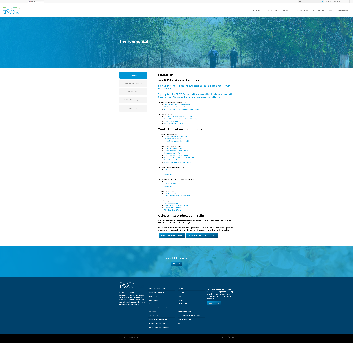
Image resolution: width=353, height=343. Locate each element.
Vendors (180, 296)
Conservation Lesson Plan (173, 148)
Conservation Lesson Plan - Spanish (176, 151)
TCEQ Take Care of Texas (172, 210)
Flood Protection (154, 304)
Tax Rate (181, 292)
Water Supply (153, 300)
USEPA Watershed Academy (173, 123)
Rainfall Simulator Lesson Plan (174, 160)
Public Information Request (157, 288)
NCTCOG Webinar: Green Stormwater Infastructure (181, 109)
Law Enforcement (154, 316)
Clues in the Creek (170, 193)
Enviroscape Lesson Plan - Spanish (176, 155)
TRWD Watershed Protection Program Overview (180, 107)
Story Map (167, 181)
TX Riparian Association (172, 121)
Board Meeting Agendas (156, 292)
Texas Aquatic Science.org (172, 208)
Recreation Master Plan (156, 323)
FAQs (179, 323)
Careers (180, 288)
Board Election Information (157, 319)
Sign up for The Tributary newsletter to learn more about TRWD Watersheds (194, 87)
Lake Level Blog (183, 304)
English (33, 1)
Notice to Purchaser (184, 312)
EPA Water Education (171, 203)
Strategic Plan (153, 296)
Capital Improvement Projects (158, 327)
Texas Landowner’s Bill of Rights (189, 316)
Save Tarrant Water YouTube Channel (177, 105)
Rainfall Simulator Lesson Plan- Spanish (177, 162)
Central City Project (184, 319)
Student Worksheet (170, 172)
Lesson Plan (168, 174)
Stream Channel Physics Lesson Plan (176, 136)
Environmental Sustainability (158, 308)
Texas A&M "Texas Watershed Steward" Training (180, 119)
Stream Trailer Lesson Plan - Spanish (176, 141)
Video (166, 170)
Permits (180, 300)
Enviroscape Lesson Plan (172, 153)
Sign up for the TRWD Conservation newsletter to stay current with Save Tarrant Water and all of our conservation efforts (195, 95)
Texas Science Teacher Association (176, 205)
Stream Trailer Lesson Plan (173, 139)
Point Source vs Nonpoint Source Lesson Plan (179, 158)
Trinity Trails (182, 308)
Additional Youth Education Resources (177, 196)
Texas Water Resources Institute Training (178, 117)
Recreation (152, 312)
